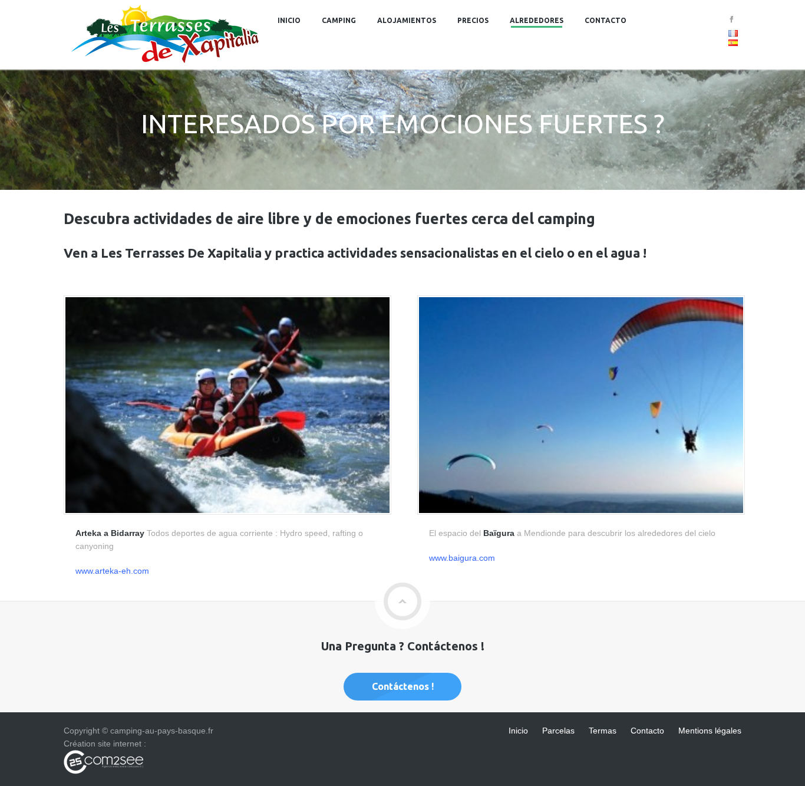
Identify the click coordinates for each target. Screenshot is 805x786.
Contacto (605, 20)
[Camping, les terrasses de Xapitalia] (165, 63)
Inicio (289, 20)
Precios (473, 20)
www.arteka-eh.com (112, 570)
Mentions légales (709, 730)
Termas (602, 730)
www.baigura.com (462, 558)
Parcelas (558, 730)
